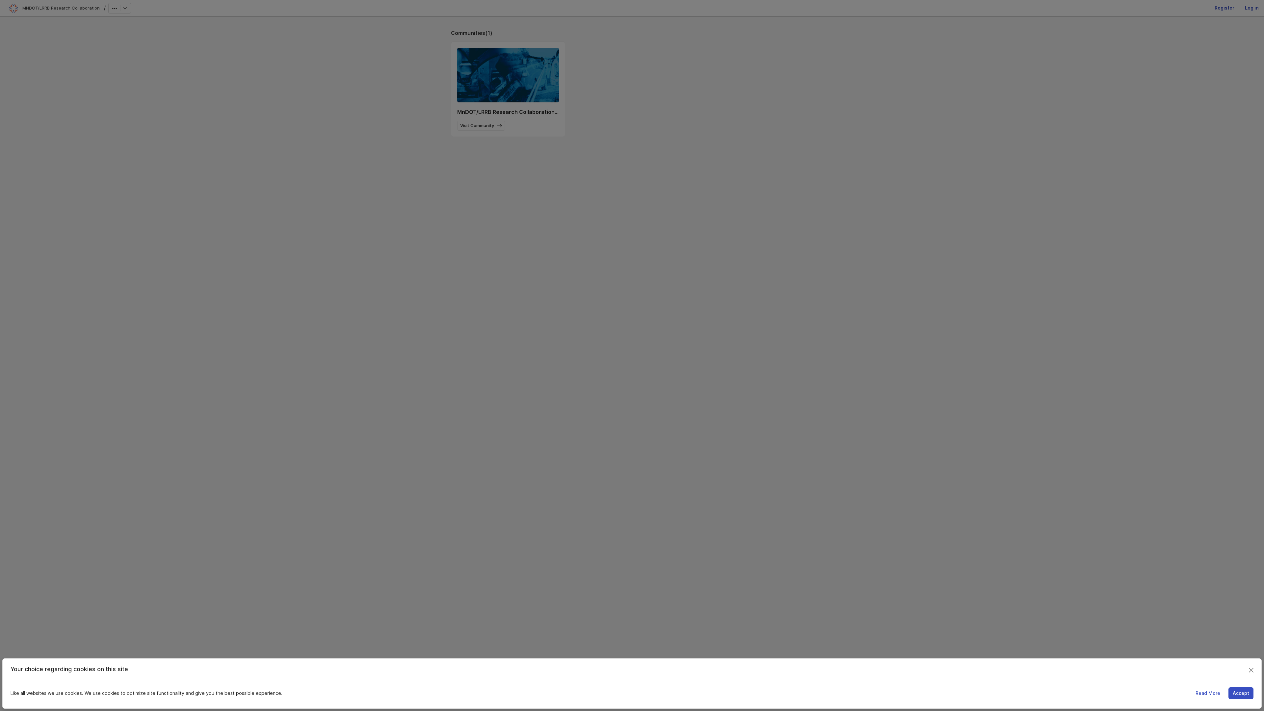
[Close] (1251, 670)
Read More (1208, 693)
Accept (1241, 693)
